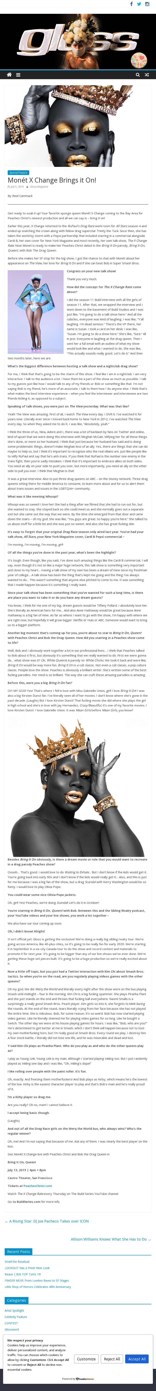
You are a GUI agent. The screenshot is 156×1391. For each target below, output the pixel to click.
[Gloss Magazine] (78, 16)
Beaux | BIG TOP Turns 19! (23, 1274)
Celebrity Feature (16, 1317)
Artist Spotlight (14, 1310)
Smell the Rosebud (17, 1262)
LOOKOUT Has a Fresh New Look (27, 1268)
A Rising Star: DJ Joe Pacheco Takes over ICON (47, 1221)
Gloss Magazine (39, 186)
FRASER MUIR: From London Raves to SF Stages (37, 1280)
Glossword (12, 1329)
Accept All (137, 1358)
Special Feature (18, 172)
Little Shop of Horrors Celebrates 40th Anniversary (38, 1287)
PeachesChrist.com (38, 1186)
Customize (86, 1358)
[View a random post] (146, 74)
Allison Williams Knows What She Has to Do (111, 1239)
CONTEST (11, 1323)
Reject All (112, 1358)
